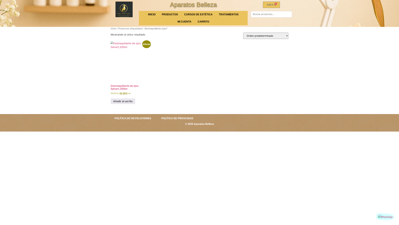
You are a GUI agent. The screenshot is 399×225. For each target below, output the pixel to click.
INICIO (152, 14)
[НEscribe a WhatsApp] (385, 216)
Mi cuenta (184, 21)
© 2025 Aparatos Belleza (199, 124)
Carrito (203, 21)
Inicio (113, 28)
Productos (170, 14)
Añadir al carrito (123, 101)
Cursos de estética (198, 14)
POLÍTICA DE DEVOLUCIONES (133, 118)
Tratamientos (229, 14)
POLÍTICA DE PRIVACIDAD (177, 118)
